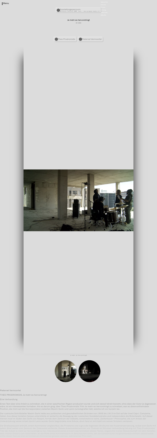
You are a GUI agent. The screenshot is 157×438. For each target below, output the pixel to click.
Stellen (103, 4)
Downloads (104, 12)
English (103, 15)
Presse (103, 7)
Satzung (103, 10)
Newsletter (104, 2)
